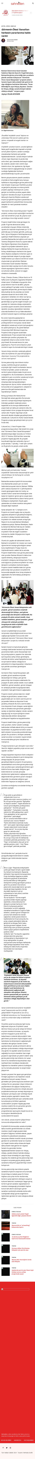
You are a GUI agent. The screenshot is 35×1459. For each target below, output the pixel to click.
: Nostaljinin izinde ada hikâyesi (21, 1260)
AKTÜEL (3, 26)
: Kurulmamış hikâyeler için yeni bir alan (20, 1249)
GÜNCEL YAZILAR (16, 1211)
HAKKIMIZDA (17, 1440)
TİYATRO (14, 1223)
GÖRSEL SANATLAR (11, 26)
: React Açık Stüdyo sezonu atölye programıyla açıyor (23, 1272)
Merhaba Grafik (28, 1453)
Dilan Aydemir (14, 39)
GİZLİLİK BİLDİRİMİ (6, 1440)
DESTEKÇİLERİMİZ (29, 1440)
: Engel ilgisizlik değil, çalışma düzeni (21, 1215)
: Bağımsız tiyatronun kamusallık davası (21, 1237)
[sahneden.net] (17, 3)
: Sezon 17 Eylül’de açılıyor (20, 11)
